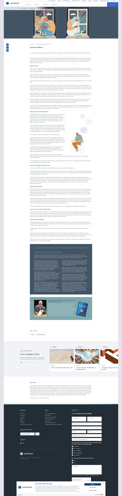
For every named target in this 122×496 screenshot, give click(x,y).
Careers (89, 0)
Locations (45, 4)
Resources (54, 4)
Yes (74, 460)
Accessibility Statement (50, 413)
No (74, 462)
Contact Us (112, 4)
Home (20, 8)
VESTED (59, 0)
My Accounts (113, 0)
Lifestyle (32, 334)
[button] (103, 483)
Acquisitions (84, 0)
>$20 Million (77, 455)
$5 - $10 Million (77, 450)
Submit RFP (95, 0)
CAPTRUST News (66, 0)
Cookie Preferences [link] (24, 458)
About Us (36, 4)
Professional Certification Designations (53, 424)
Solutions (28, 4)
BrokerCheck (48, 415)
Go (37, 433)
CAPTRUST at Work (75, 0)
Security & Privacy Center (26, 424)
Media (21, 418)
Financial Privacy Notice (50, 422)
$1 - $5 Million (77, 448)
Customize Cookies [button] (93, 490)
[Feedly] (7, 50)
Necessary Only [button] (93, 487)
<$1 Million (76, 446)
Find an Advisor (52, 0)
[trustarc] (101, 494)
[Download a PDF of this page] (7, 47)
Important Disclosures (104, 0)
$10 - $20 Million (78, 453)
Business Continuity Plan (50, 417)
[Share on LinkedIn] (7, 45)
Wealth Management (41, 334)
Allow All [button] (92, 484)
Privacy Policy (20, 494)
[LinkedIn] (21, 443)
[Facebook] (23, 443)
